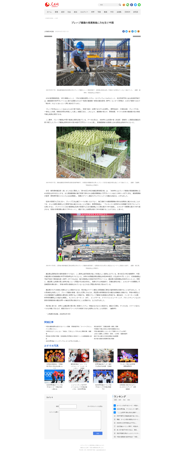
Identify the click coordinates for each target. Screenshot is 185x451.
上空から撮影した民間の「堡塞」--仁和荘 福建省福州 (110, 334)
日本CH (127, 12)
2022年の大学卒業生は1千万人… (127, 423)
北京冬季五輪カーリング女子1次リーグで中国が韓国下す (103, 387)
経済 (62, 12)
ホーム (49, 12)
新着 (56, 12)
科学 (92, 12)
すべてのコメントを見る (95, 406)
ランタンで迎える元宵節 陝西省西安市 (128, 365)
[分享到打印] (135, 31)
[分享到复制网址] (132, 31)
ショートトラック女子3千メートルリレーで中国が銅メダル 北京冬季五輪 (79, 387)
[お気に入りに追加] (138, 31)
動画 (105, 12)
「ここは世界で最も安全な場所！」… (128, 412)
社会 (69, 12)
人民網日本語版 (49, 18)
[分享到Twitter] (126, 31)
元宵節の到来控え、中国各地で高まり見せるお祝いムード (54, 366)
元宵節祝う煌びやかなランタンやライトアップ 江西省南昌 (128, 387)
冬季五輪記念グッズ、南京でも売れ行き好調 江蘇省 (103, 365)
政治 (75, 12)
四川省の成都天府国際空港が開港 (104, 339)
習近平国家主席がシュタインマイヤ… (128, 433)
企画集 (119, 12)
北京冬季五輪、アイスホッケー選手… (128, 409)
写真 (99, 12)
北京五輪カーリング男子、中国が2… (128, 426)
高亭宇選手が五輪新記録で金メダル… (128, 416)
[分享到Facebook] (123, 31)
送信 (97, 433)
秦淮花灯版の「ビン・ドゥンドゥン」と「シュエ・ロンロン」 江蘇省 (79, 366)
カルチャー (84, 12)
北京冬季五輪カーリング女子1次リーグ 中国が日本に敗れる (54, 387)
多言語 (135, 12)
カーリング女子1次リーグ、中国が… (128, 405)
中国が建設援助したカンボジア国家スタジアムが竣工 (110, 331)
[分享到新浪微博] (129, 31)
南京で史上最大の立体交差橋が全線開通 (106, 336)
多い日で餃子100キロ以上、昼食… (127, 430)
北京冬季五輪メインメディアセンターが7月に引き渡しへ (63, 341)
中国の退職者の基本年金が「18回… (128, 437)
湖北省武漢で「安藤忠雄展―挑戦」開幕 (106, 326)
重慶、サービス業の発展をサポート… (128, 419)
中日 (112, 12)
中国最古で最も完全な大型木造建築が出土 (107, 329)
